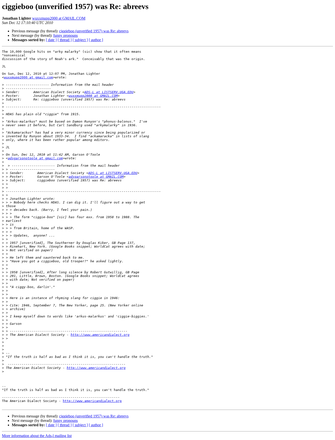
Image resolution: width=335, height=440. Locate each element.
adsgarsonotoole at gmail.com (35, 158)
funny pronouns (65, 35)
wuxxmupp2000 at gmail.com (28, 77)
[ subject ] (80, 40)
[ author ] (96, 40)
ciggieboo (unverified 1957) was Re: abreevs (94, 31)
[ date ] (51, 40)
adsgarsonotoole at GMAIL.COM (96, 176)
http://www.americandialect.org (100, 335)
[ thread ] (65, 40)
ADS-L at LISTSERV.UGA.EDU (108, 92)
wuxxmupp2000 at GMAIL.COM (58, 18)
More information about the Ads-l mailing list (37, 436)
